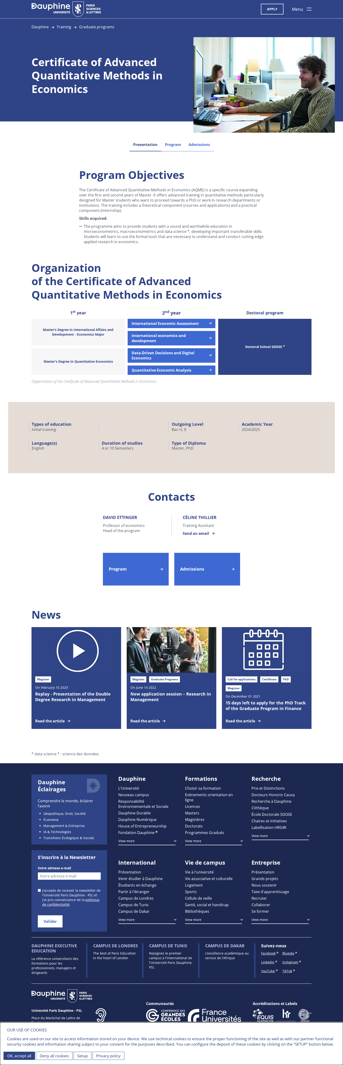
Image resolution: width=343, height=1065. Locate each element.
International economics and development (159, 338)
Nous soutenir (264, 885)
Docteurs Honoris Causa (273, 794)
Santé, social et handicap (207, 904)
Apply (272, 9)
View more (126, 841)
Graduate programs (96, 26)
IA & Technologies (57, 832)
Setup (82, 1055)
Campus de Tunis (133, 904)
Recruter (259, 898)
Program (173, 144)
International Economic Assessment (165, 323)
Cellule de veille (198, 898)
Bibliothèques (197, 911)
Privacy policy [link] (108, 1055)
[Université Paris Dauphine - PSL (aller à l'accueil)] (66, 9)
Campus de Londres (136, 898)
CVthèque (260, 807)
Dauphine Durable (134, 812)
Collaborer (261, 904)
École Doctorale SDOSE (272, 814)
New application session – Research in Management (170, 696)
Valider (50, 921)
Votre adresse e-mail (54, 868)
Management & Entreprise (64, 826)
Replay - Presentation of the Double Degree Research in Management (73, 696)
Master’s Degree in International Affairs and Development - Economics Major (78, 332)
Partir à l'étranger (134, 891)
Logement (194, 885)
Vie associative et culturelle (209, 878)
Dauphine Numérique (137, 819)
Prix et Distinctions (268, 788)
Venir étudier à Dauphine (140, 878)
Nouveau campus (133, 794)
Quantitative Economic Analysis (161, 370)
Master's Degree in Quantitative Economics (78, 361)
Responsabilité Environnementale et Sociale (143, 804)
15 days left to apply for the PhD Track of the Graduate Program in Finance (266, 705)
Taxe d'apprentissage (270, 891)
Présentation (129, 872)
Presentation (145, 144)
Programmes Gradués (204, 832)
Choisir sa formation (203, 788)
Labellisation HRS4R (269, 827)
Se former (260, 911)
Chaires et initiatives (269, 820)
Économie (51, 819)
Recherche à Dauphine (271, 801)
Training (64, 26)
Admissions (199, 144)
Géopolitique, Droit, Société (64, 813)
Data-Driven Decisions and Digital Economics (163, 355)
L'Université (128, 788)
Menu (297, 9)
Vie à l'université (199, 872)
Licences (192, 806)
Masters (192, 812)
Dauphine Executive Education (54, 948)
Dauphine (40, 26)
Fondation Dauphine (136, 832)
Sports (191, 891)
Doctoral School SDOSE (263, 346)
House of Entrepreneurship (142, 826)
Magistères (194, 819)
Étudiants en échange (137, 885)
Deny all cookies (54, 1055)
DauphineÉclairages (52, 786)
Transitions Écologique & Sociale (68, 838)
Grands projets (265, 878)
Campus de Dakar (134, 911)
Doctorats (194, 826)
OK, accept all (19, 1055)
